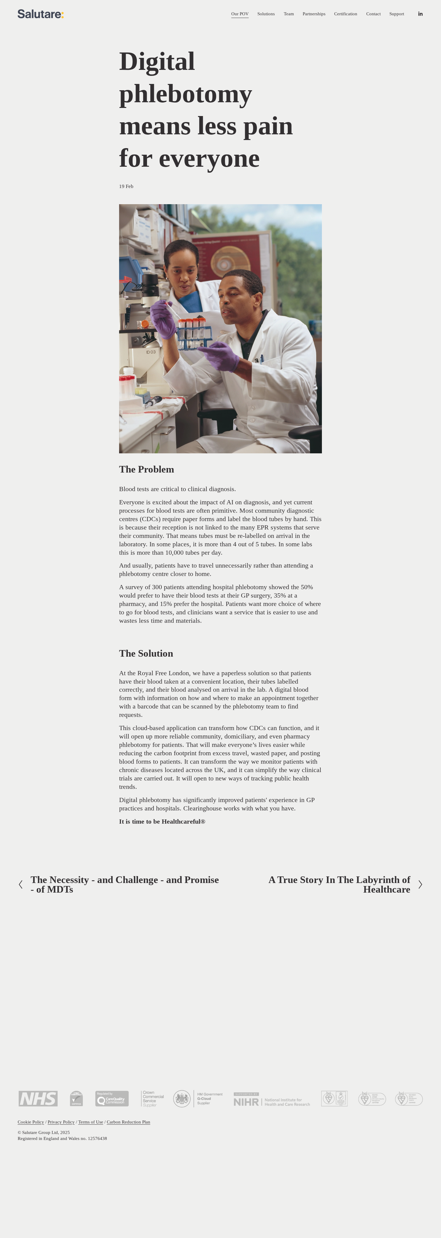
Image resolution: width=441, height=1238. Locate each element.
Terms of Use (90, 1121)
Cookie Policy (31, 1121)
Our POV (240, 13)
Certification (345, 13)
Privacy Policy (61, 1121)
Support (396, 13)
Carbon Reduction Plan (128, 1121)
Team (289, 13)
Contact (373, 13)
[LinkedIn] (420, 14)
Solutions (266, 13)
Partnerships (314, 13)
